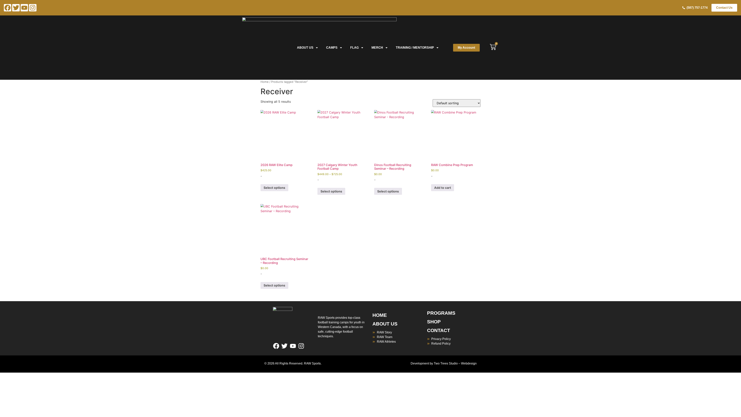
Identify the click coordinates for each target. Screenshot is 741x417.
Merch (377, 47)
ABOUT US (385, 323)
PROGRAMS (441, 313)
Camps (332, 47)
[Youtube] (24, 7)
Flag (354, 47)
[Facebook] (7, 7)
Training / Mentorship (415, 47)
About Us (305, 47)
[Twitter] (15, 7)
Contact (438, 330)
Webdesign (469, 363)
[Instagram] (32, 7)
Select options (274, 188)
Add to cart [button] (442, 188)
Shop (434, 321)
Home (265, 82)
